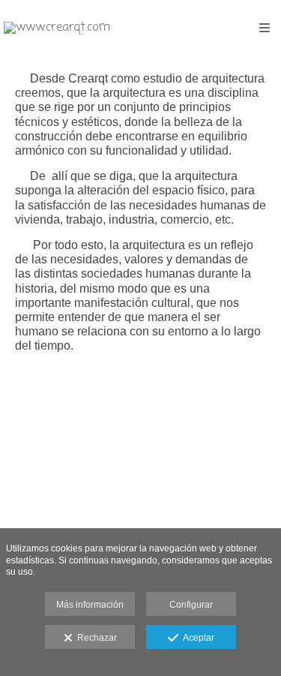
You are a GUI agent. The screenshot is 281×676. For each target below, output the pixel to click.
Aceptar (196, 637)
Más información (90, 604)
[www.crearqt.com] (57, 28)
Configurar (191, 604)
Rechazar (95, 637)
